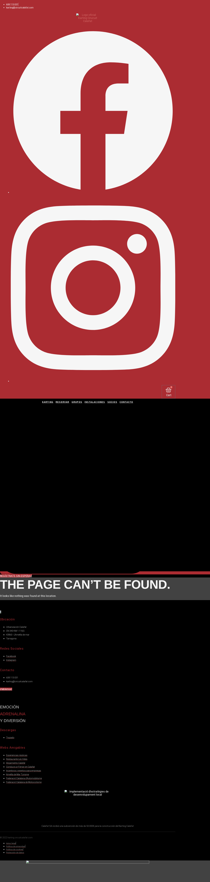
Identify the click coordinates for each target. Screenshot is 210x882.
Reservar (62, 402)
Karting (47, 402)
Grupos (77, 402)
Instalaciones (95, 402)
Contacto (126, 402)
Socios (112, 402)
